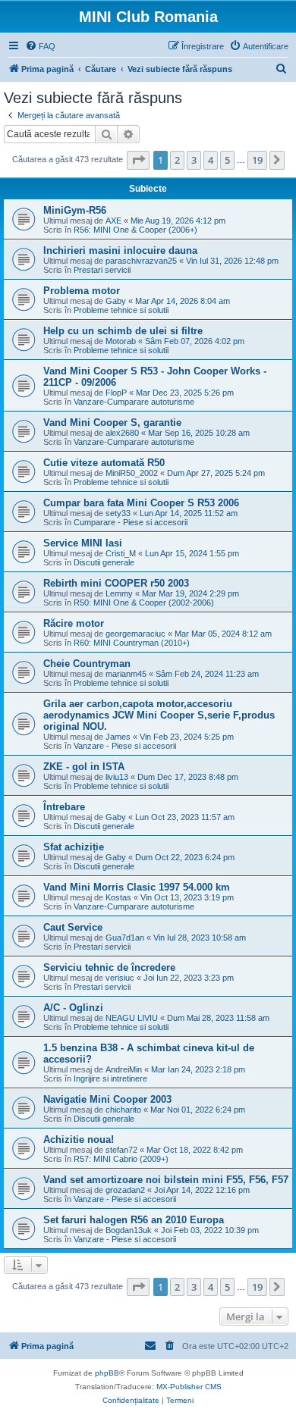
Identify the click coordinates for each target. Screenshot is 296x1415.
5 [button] (227, 160)
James (118, 736)
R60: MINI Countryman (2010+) (132, 642)
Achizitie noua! (78, 1139)
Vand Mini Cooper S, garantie (112, 422)
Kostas (118, 897)
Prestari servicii (102, 269)
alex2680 (122, 432)
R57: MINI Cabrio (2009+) (121, 1158)
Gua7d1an (124, 937)
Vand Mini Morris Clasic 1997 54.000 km (136, 887)
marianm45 (125, 673)
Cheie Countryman (87, 663)
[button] (138, 160)
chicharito (123, 1109)
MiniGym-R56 (74, 210)
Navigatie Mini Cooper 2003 (107, 1099)
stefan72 (121, 1149)
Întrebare (64, 806)
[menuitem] (40, 46)
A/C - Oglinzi (73, 1007)
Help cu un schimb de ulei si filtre (123, 331)
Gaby (115, 300)
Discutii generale (104, 562)
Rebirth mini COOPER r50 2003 (116, 583)
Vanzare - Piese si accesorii (125, 745)
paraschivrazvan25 (141, 260)
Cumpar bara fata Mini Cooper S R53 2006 (141, 503)
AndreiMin (123, 1069)
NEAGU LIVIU (131, 1017)
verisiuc (119, 977)
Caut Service (72, 927)
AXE (113, 220)
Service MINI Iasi (82, 543)
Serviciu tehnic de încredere (109, 967)
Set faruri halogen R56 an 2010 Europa (133, 1220)
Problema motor (81, 290)
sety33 (118, 513)
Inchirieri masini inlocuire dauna (120, 250)
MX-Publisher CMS (189, 1386)
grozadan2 (125, 1189)
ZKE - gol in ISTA (83, 766)
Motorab (120, 341)
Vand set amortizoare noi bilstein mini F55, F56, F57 (165, 1179)
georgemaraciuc (135, 633)
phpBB (107, 1373)
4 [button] (210, 160)
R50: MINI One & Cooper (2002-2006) (144, 602)
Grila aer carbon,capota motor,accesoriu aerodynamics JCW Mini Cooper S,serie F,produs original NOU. (159, 715)
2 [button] (177, 160)
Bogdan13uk (128, 1230)
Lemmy (119, 593)
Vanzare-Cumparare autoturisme (134, 401)
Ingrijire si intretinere (110, 1078)
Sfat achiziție (73, 847)
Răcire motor (73, 623)
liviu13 (116, 776)
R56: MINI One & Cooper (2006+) (135, 229)
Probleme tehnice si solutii (121, 310)
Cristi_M (120, 553)
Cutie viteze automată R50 (104, 462)
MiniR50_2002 (131, 472)
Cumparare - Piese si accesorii (130, 522)
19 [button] (257, 160)
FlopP (116, 392)
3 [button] (194, 160)
